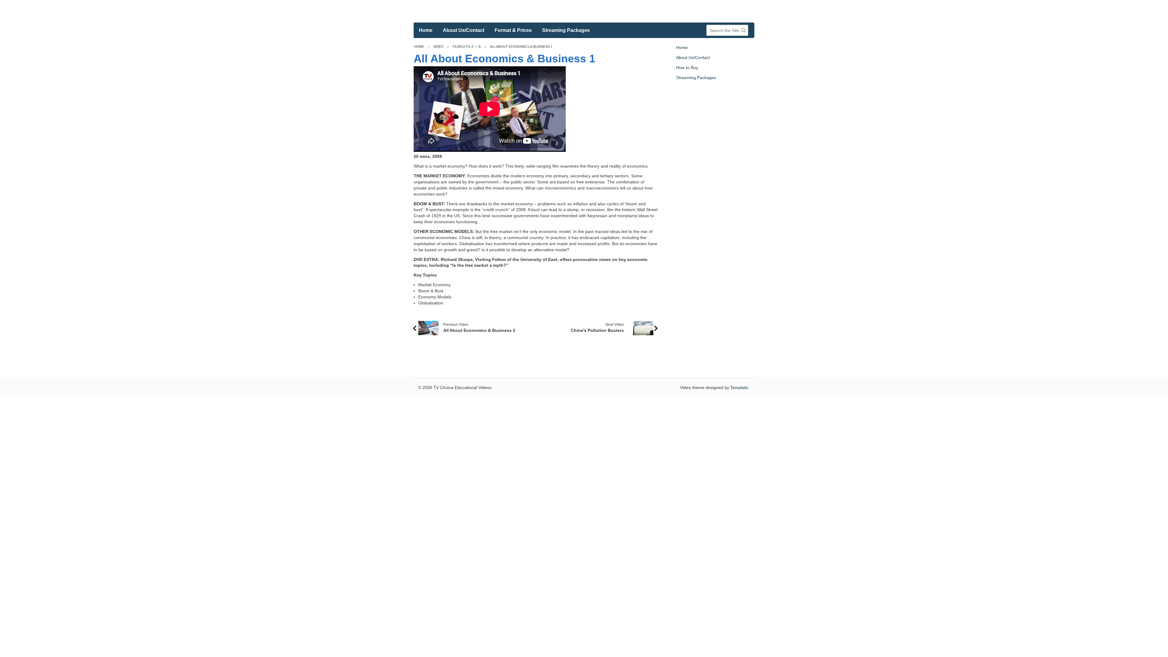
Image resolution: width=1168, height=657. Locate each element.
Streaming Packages (566, 30)
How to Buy (687, 67)
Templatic (739, 387)
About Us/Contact (463, 30)
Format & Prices (513, 30)
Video (438, 46)
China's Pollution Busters (597, 330)
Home (426, 30)
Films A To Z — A (467, 46)
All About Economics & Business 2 (479, 330)
